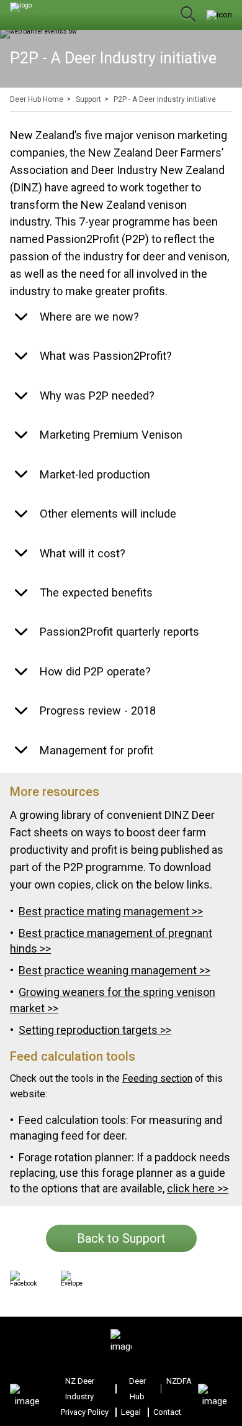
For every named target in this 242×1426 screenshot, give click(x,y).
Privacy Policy (85, 1412)
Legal (131, 1412)
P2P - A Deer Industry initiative (165, 99)
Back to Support (121, 1238)
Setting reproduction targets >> (95, 1029)
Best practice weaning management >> (114, 970)
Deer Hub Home (36, 99)
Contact (167, 1412)
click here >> (197, 1188)
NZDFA (179, 1381)
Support (88, 99)
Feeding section (157, 1078)
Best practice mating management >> (111, 911)
